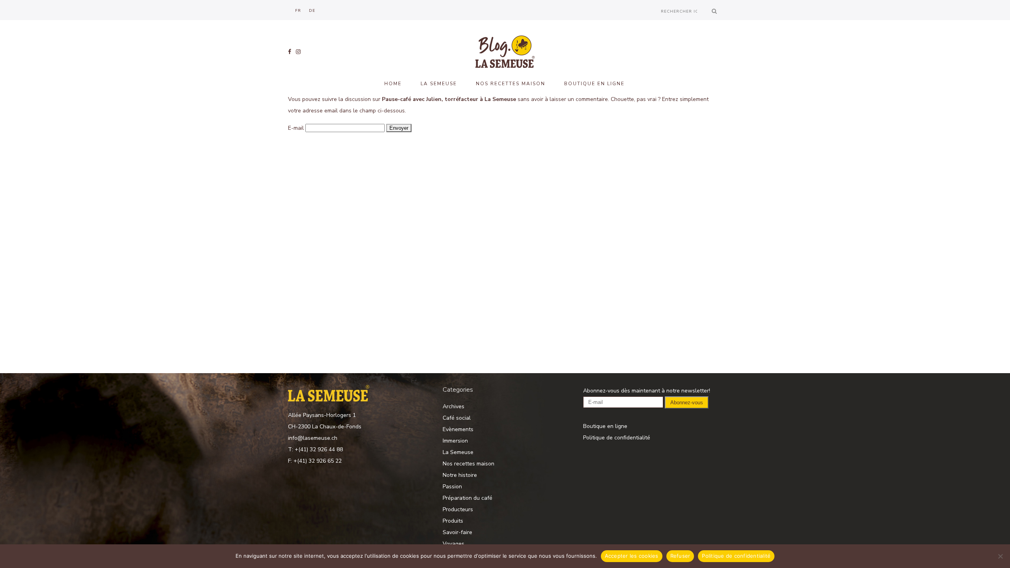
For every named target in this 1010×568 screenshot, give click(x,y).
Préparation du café (467, 498)
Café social (457, 418)
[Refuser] (1000, 556)
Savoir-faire (457, 532)
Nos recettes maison (468, 463)
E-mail (296, 128)
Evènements (458, 429)
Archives (453, 406)
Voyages (453, 543)
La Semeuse (458, 452)
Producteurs (458, 509)
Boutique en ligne (605, 426)
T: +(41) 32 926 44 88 (315, 449)
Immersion (455, 441)
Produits (453, 521)
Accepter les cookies (631, 556)
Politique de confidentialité (616, 437)
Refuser (680, 556)
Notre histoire (460, 475)
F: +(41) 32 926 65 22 (315, 461)
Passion (452, 486)
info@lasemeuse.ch (312, 438)
